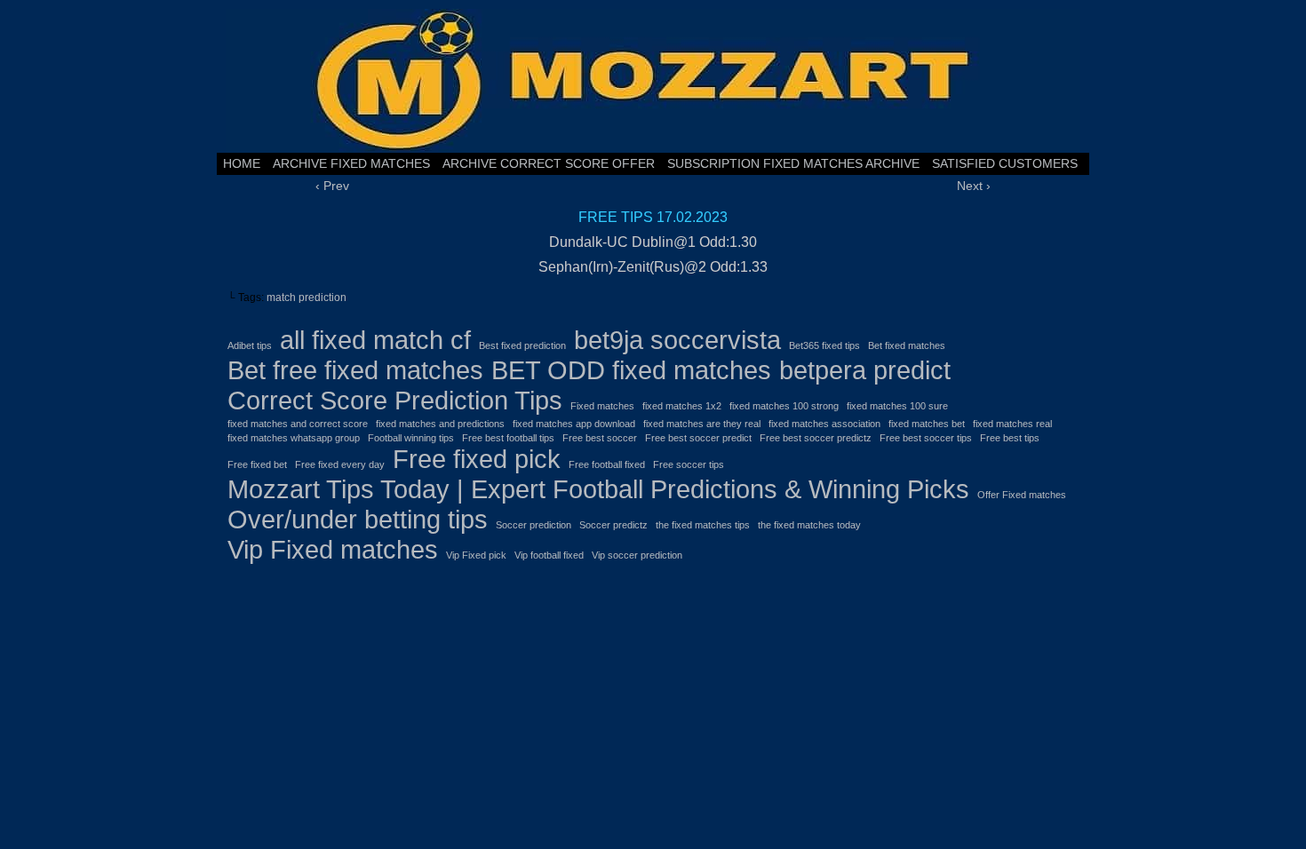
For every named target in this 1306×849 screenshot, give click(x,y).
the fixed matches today (809, 525)
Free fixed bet (257, 464)
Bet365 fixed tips (824, 345)
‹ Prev (332, 186)
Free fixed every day (340, 464)
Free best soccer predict (698, 437)
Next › (974, 186)
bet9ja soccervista (677, 339)
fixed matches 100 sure (897, 406)
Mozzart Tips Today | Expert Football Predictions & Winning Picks (598, 489)
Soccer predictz (613, 525)
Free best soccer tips (926, 437)
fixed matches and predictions (440, 423)
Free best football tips (508, 437)
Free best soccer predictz (816, 437)
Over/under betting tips (357, 519)
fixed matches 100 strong (784, 406)
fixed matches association (824, 423)
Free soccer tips (688, 464)
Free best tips (1009, 437)
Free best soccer (599, 437)
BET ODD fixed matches (631, 370)
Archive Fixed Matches (351, 163)
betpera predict (865, 370)
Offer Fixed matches (1021, 494)
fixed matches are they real (702, 423)
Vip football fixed (549, 555)
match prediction (306, 297)
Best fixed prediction (522, 345)
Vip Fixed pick (476, 555)
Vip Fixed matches (332, 549)
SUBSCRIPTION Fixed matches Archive (793, 163)
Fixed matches (602, 406)
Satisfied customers (1005, 163)
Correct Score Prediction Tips (394, 400)
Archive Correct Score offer (548, 163)
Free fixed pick (477, 458)
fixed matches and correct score (297, 423)
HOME (241, 163)
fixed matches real (1012, 423)
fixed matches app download (574, 423)
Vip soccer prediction (637, 555)
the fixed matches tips (703, 525)
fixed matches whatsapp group (293, 437)
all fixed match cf (375, 339)
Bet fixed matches (906, 345)
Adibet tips (249, 345)
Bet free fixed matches (355, 370)
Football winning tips (411, 437)
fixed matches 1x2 (681, 406)
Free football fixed (607, 464)
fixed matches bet (926, 423)
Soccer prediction (533, 525)
